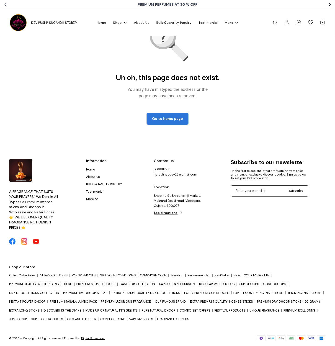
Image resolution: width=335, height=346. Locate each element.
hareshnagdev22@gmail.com (175, 174)
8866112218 (162, 169)
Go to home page (167, 118)
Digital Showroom (93, 338)
